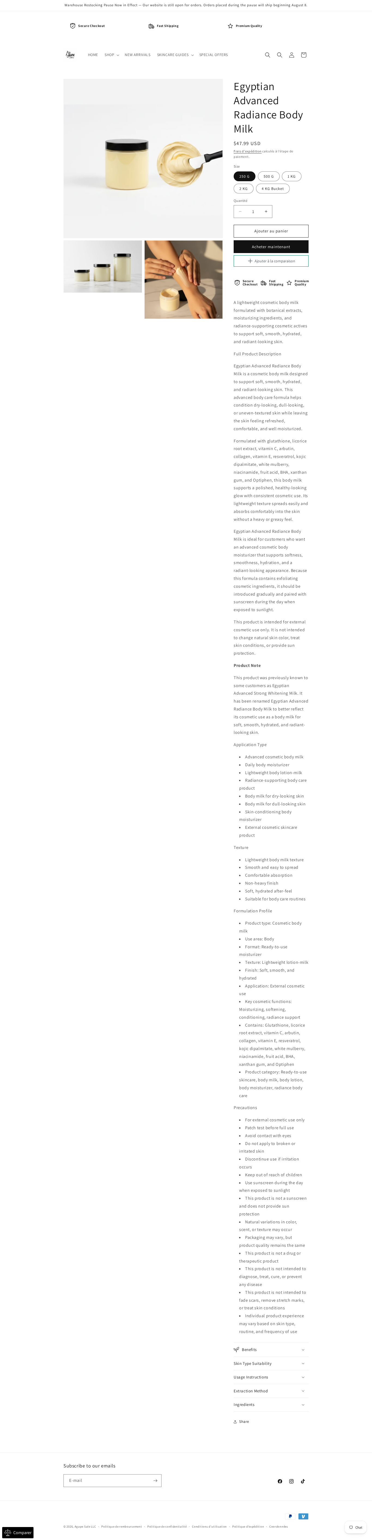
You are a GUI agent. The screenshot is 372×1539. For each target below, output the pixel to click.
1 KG (292, 176)
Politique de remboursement (121, 1526)
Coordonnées (278, 1526)
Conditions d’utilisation (209, 1526)
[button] (111, 54)
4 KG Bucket (273, 188)
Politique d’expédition (248, 1526)
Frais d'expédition (248, 151)
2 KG (243, 188)
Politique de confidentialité (167, 1526)
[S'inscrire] (155, 1480)
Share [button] (244, 1421)
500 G (269, 176)
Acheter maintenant (271, 246)
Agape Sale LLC (85, 1526)
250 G (244, 176)
